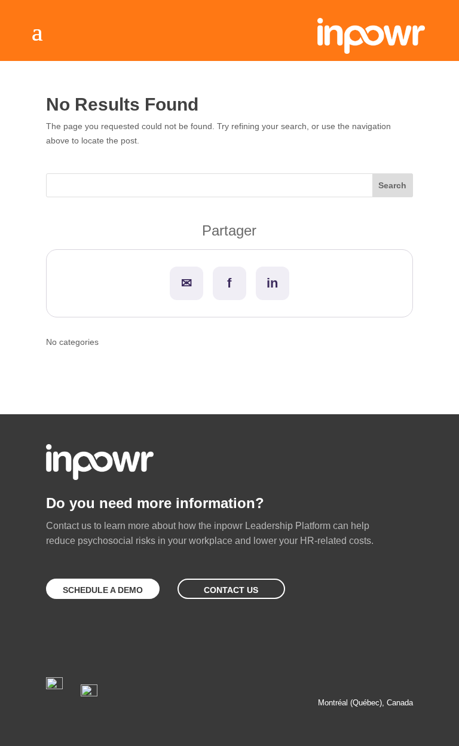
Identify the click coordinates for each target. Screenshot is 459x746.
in (272, 283)
